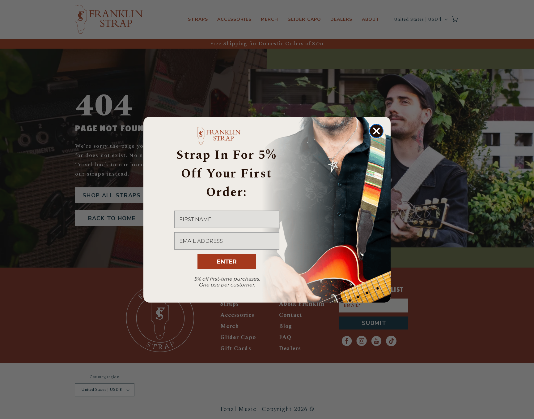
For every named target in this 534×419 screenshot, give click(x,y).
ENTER (227, 261)
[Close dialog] (376, 131)
